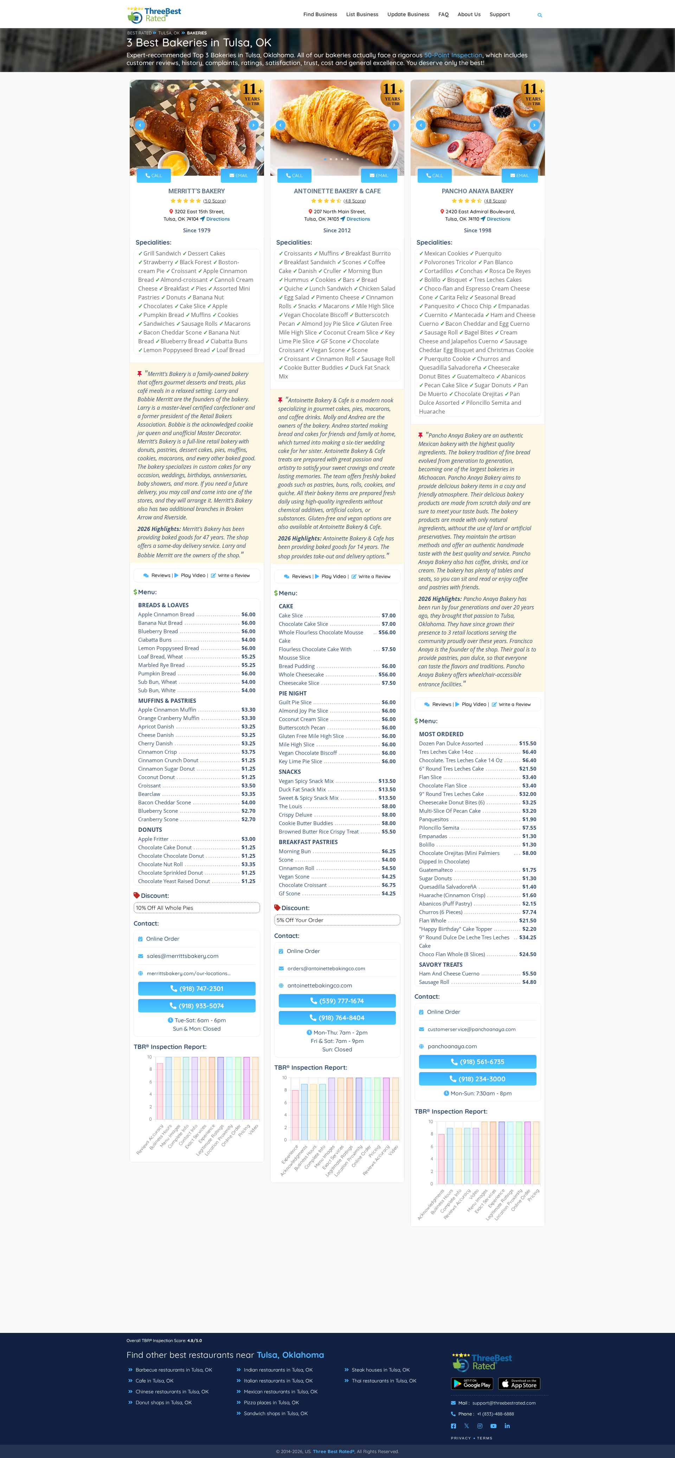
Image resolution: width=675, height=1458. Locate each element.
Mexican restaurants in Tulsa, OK (280, 1391)
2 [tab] (190, 159)
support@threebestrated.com (504, 1403)
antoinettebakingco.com (320, 985)
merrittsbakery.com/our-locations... (189, 973)
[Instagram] (479, 1426)
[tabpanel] (197, 128)
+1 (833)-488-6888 (495, 1414)
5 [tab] (207, 159)
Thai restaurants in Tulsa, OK (383, 1381)
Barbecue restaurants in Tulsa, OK (173, 1370)
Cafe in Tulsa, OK (153, 1381)
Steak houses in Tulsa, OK (380, 1370)
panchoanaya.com (452, 1046)
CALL (156, 175)
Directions (217, 219)
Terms (485, 1438)
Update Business (408, 14)
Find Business (320, 14)
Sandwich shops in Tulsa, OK (275, 1413)
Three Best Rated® (333, 1451)
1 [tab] (185, 159)
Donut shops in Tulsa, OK (163, 1402)
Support (500, 14)
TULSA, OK (169, 32)
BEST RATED (139, 32)
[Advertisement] (337, 1283)
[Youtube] (493, 1426)
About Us (469, 14)
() (214, 200)
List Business (362, 14)
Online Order (162, 938)
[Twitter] (466, 1426)
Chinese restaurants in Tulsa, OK (171, 1391)
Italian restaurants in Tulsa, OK (278, 1381)
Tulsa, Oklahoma (290, 1354)
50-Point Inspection (453, 55)
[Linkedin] (507, 1426)
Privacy (461, 1438)
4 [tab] (202, 159)
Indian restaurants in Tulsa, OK (278, 1370)
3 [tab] (196, 159)
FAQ (443, 14)
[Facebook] (453, 1426)
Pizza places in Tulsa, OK (271, 1402)
